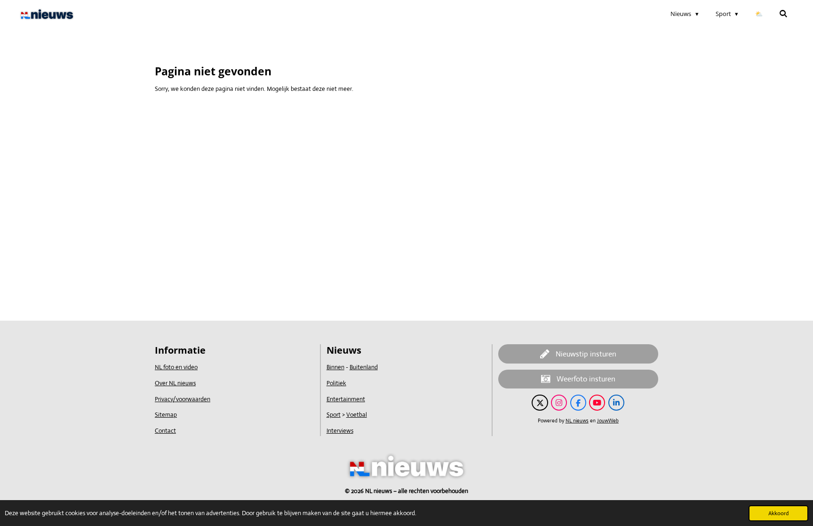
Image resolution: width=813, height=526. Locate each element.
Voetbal (356, 415)
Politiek (336, 383)
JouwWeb (608, 420)
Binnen (335, 367)
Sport (334, 415)
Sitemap (166, 415)
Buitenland (364, 367)
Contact (165, 431)
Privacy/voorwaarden (182, 399)
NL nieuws (577, 420)
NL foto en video (176, 367)
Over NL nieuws (175, 383)
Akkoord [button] (778, 513)
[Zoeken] (783, 14)
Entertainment (346, 399)
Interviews (340, 431)
